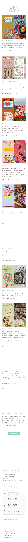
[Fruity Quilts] (14, 234)
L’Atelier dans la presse (9, 474)
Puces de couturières (10, 371)
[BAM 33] (14, 151)
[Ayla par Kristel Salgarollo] (14, 399)
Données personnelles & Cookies (12, 480)
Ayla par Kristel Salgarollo (13, 413)
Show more (14, 433)
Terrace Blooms (8, 81)
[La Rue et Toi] (14, 109)
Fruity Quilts (7, 248)
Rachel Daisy (7, 41)
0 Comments (14, 51)
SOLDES (5, 210)
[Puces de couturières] (14, 357)
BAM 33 (4, 165)
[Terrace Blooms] (14, 67)
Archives (5, 478)
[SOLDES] (14, 196)
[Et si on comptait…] (14, 276)
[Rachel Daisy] (14, 27)
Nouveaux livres (8, 329)
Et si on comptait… (9, 290)
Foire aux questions (8, 476)
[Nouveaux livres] (14, 315)
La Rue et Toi (7, 123)
